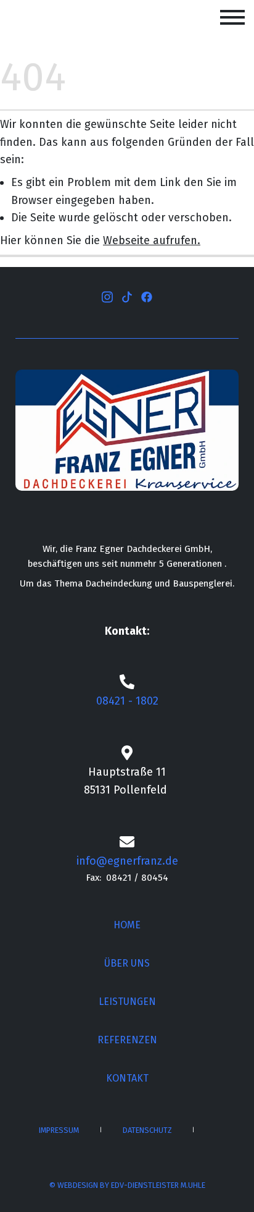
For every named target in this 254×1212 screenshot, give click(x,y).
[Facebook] (146, 296)
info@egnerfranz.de (127, 861)
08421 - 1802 (127, 701)
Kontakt (127, 1078)
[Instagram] (107, 296)
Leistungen (127, 1001)
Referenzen (127, 1040)
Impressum (59, 1130)
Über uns (127, 963)
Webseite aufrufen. (151, 240)
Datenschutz (147, 1130)
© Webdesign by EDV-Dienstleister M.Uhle (127, 1185)
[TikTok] (127, 296)
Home (127, 925)
